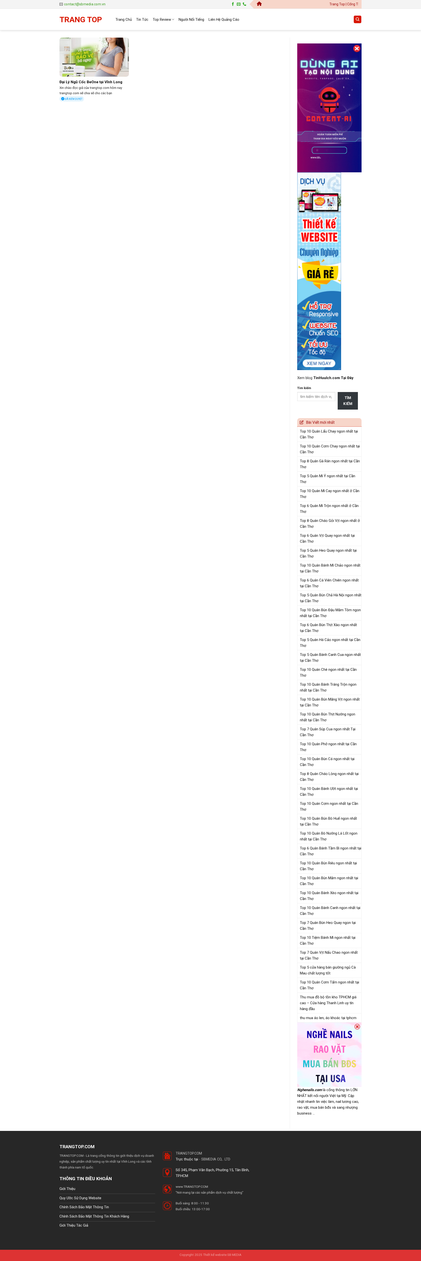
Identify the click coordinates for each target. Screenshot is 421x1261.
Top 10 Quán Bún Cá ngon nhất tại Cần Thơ (327, 762)
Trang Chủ (123, 19)
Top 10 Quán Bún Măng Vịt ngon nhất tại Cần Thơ (330, 702)
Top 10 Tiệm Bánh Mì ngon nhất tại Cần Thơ (327, 940)
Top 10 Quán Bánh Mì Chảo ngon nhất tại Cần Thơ (330, 568)
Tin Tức (142, 19)
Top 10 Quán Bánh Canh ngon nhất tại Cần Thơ (330, 911)
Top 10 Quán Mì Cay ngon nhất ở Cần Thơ (329, 494)
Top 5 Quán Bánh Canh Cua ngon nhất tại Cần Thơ (330, 657)
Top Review (162, 19)
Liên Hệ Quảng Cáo (224, 19)
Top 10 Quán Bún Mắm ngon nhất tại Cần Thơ (329, 881)
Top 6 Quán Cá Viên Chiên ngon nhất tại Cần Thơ (329, 583)
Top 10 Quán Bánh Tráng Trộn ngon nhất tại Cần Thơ (328, 687)
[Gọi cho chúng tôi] (244, 4)
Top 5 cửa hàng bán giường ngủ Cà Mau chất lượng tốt (328, 970)
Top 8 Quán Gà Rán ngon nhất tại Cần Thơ (330, 464)
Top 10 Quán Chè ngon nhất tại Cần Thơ (328, 672)
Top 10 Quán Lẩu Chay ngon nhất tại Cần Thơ (329, 434)
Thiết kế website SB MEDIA (222, 1255)
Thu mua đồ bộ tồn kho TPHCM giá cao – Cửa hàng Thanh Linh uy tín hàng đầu (328, 1003)
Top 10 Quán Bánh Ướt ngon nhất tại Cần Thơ (329, 791)
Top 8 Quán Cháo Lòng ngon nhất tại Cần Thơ (329, 777)
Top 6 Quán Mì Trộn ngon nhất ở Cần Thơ (329, 509)
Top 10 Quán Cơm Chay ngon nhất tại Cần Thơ (330, 449)
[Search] (357, 19)
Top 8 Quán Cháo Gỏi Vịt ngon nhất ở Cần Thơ (330, 523)
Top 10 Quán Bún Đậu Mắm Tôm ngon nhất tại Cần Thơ (330, 613)
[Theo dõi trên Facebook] (233, 4)
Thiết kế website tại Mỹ (315, 40)
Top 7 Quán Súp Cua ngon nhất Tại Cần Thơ (327, 732)
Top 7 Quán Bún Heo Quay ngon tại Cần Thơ (328, 925)
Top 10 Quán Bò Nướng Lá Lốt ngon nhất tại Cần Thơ (328, 836)
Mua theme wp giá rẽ (109, 1167)
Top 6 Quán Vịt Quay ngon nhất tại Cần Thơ (327, 538)
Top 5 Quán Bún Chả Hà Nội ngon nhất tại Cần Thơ (330, 598)
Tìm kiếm (304, 388)
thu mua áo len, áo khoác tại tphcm (328, 1018)
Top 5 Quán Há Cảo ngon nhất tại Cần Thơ (330, 643)
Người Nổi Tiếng (191, 19)
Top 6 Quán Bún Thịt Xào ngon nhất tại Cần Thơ (328, 628)
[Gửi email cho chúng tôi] (238, 4)
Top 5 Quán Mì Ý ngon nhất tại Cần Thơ (327, 479)
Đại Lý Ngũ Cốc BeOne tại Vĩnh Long (90, 82)
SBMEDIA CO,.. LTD (215, 1159)
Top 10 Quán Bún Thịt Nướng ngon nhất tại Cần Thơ (327, 717)
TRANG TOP (80, 19)
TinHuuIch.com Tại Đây (333, 378)
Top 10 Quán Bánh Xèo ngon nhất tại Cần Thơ (329, 896)
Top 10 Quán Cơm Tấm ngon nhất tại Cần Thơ (329, 985)
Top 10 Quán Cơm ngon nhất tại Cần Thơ (329, 806)
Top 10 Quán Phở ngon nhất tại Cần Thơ (328, 747)
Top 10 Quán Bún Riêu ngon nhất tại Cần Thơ (328, 866)
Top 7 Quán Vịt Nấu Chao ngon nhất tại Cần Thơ (329, 955)
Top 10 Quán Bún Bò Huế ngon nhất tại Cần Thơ (328, 821)
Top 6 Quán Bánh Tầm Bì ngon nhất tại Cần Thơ (330, 851)
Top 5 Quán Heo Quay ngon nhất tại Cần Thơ (328, 553)
